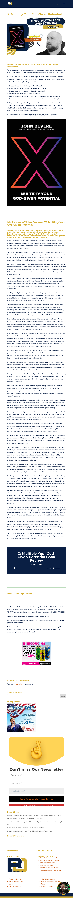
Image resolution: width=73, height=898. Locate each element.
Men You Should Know (16, 881)
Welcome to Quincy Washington (50, 870)
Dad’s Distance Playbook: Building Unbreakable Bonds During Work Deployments (34, 815)
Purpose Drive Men (15, 879)
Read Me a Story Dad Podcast (49, 867)
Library (11, 884)
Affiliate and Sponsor (48, 879)
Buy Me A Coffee (46, 886)
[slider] (57, 568)
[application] (36, 568)
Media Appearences (46, 865)
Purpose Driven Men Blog (48, 863)
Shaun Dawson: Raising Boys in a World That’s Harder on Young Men (29, 831)
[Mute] (53, 568)
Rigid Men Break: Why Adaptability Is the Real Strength (25, 818)
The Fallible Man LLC (16, 886)
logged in (19, 684)
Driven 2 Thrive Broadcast (48, 858)
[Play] (14, 568)
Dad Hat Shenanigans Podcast (49, 860)
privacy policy (40, 805)
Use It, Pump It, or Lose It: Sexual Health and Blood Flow (25, 828)
